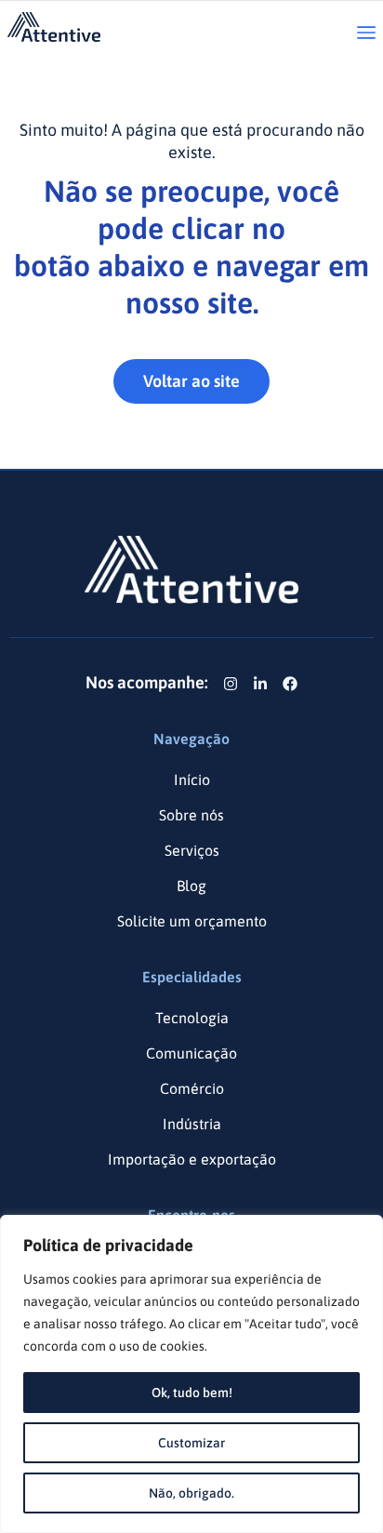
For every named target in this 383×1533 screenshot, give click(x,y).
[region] (191, 1374)
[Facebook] (290, 683)
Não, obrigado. (191, 1493)
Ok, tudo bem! (192, 1392)
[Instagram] (230, 683)
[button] (366, 34)
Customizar (191, 1442)
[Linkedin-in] (260, 683)
